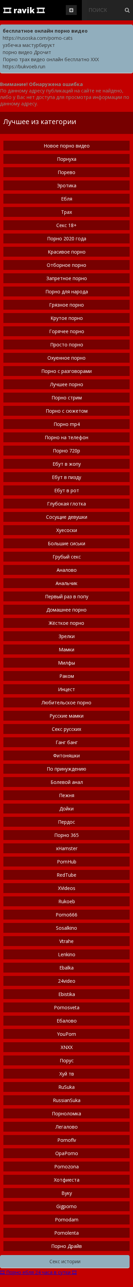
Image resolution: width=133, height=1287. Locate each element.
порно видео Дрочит (27, 52)
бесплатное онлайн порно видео (45, 31)
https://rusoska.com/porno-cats (38, 38)
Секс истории (64, 1261)
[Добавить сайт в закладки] (71, 10)
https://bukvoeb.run (24, 66)
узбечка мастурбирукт (29, 45)
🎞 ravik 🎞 (24, 10)
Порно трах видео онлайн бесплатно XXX (51, 59)
